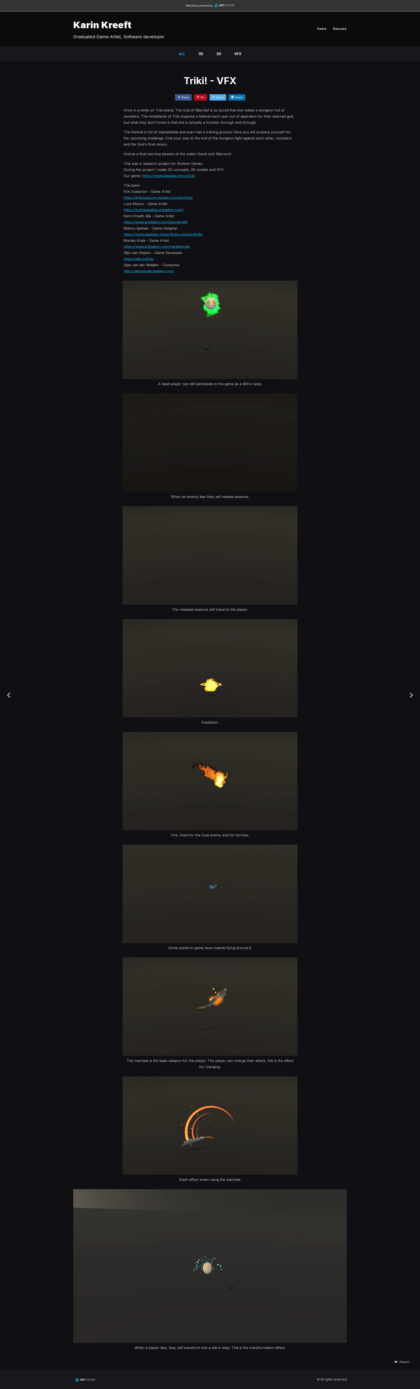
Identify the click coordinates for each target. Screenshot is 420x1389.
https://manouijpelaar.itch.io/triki (168, 176)
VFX (238, 54)
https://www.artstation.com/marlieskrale (157, 246)
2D (218, 54)
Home (322, 28)
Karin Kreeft (102, 24)
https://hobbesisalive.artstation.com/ (154, 210)
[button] (401, 1361)
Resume (340, 28)
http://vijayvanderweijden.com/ (149, 271)
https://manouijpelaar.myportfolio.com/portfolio (163, 234)
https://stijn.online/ (139, 259)
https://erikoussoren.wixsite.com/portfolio (158, 197)
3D (200, 54)
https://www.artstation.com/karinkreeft (155, 222)
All (182, 54)
